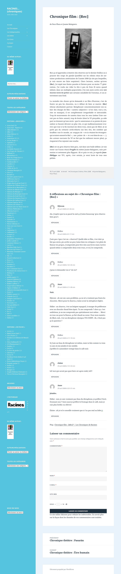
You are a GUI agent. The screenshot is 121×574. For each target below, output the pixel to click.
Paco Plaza (53, 174)
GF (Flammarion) (13, 344)
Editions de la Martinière (15, 187)
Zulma (9, 318)
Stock (9, 292)
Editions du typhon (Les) (15, 200)
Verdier (9, 301)
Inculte (9, 237)
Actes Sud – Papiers (13, 128)
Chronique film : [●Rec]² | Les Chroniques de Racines (76, 425)
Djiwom (61, 206)
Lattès (9, 245)
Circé (9, 172)
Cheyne (9, 166)
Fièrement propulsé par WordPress (62, 569)
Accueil (9, 25)
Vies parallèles (12, 305)
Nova (9, 260)
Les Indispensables (13, 32)
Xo (8, 311)
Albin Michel (11, 130)
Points (9, 368)
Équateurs (10, 213)
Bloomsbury (11, 155)
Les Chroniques (12, 28)
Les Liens (10, 39)
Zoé (8, 313)
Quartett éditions (13, 279)
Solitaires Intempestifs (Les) (16, 290)
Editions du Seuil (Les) (14, 196)
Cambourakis (11, 162)
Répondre (55, 223)
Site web (53, 494)
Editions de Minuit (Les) (15, 190)
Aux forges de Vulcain (14, 151)
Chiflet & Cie (11, 168)
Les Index (10, 36)
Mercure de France (13, 249)
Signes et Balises (12, 288)
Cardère (10, 164)
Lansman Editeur (13, 243)
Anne (60, 284)
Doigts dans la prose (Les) (15, 183)
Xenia (9, 309)
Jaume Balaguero (99, 171)
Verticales (10, 303)
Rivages (9, 370)
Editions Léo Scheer (13, 205)
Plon (8, 275)
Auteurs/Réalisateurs (16, 94)
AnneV (65, 171)
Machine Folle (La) (13, 247)
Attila (9, 147)
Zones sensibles (12, 316)
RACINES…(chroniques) (14, 10)
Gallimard (10, 232)
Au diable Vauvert (13, 149)
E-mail (53, 485)
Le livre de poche (13, 350)
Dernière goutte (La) (14, 177)
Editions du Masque (13, 192)
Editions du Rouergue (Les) (16, 194)
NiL (8, 256)
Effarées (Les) (11, 211)
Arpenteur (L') (12, 138)
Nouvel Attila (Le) (13, 258)
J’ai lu (9, 348)
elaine (60, 363)
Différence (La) (12, 179)
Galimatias (10, 230)
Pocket (9, 365)
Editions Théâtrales (13, 209)
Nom (52, 476)
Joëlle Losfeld (11, 241)
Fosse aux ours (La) (13, 226)
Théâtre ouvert (12, 294)
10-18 (9, 331)
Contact (9, 47)
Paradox (10, 266)
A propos (10, 43)
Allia (8, 132)
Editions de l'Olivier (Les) (15, 185)
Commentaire (56, 446)
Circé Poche (11, 336)
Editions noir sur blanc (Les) (16, 207)
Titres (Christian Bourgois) (16, 374)
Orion (9, 355)
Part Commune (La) (13, 269)
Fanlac (9, 215)
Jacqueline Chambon (14, 239)
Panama (10, 264)
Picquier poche (12, 363)
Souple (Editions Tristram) (16, 372)
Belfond (9, 153)
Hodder (9, 346)
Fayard (9, 217)
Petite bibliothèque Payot (15, 361)
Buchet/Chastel (12, 160)
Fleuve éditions (12, 224)
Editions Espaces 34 (13, 202)
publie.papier (11, 277)
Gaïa (8, 228)
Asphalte (10, 143)
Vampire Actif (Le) (13, 299)
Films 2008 (87, 171)
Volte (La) (10, 307)
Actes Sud (10, 125)
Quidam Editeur (12, 281)
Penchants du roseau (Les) (16, 271)
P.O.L (8, 262)
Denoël (9, 175)
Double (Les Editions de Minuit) (17, 338)
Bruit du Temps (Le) (14, 158)
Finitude (10, 219)
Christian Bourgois (13, 170)
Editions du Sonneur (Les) (16, 198)
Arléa (9, 136)
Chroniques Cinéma (76, 171)
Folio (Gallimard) (13, 342)
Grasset (9, 234)
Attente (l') (10, 145)
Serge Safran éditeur (14, 286)
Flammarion (11, 222)
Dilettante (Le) (12, 181)
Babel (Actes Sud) (13, 333)
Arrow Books (11, 140)
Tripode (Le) (11, 296)
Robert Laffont (12, 284)
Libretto (10, 353)
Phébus (9, 273)
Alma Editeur (11, 134)
